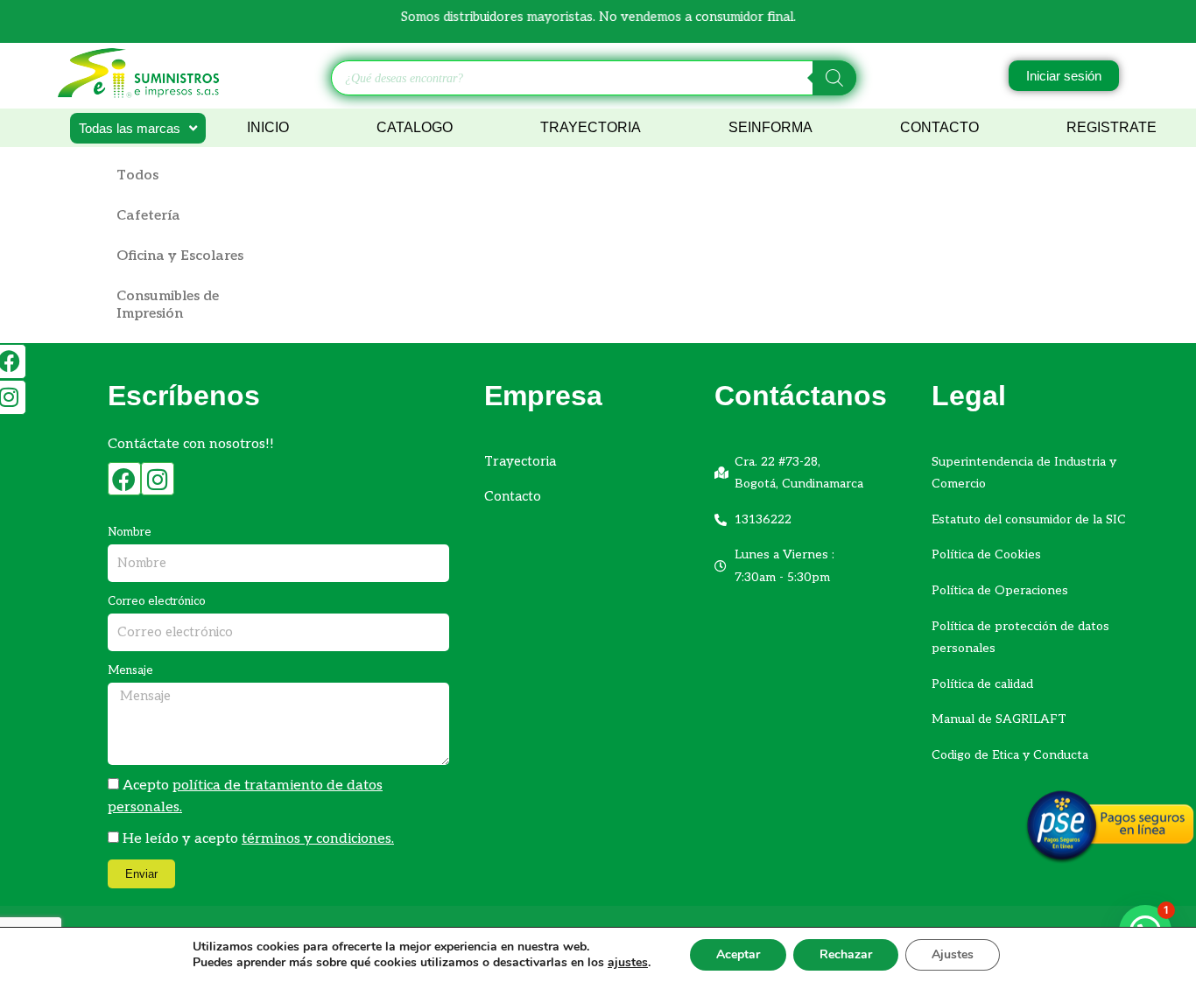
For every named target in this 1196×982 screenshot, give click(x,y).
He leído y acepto (258, 839)
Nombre (129, 532)
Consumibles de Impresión (167, 305)
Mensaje (130, 670)
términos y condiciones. (318, 839)
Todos (137, 175)
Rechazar (846, 954)
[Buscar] (834, 77)
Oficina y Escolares (179, 256)
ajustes (628, 963)
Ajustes (953, 954)
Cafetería (148, 215)
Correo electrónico (157, 601)
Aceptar (738, 954)
